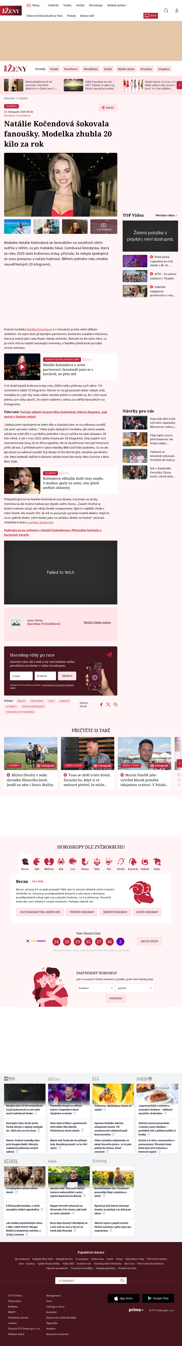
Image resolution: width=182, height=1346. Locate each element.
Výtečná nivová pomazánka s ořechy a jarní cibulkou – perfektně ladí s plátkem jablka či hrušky (157, 1129)
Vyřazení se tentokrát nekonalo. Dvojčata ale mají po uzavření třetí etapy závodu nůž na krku (163, 456)
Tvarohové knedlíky (82, 1268)
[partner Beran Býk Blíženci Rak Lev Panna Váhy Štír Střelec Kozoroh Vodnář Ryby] (134, 988)
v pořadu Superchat (40, 522)
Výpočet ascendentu (57, 1268)
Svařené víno (84, 1263)
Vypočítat (115, 998)
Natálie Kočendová (39, 329)
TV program (82, 1259)
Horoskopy (96, 5)
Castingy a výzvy (55, 1306)
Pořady (71, 15)
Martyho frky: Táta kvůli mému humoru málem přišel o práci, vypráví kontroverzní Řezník (67, 1192)
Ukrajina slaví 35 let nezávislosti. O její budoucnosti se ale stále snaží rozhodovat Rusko (24, 1109)
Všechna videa (165, 215)
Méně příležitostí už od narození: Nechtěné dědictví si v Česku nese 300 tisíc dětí (41, 86)
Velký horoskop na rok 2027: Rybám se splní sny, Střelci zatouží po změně (100, 85)
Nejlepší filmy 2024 (42, 1259)
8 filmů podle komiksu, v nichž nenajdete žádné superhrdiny (23, 1207)
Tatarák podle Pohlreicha (107, 1263)
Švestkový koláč (127, 1268)
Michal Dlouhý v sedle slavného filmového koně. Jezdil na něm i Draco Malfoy (30, 780)
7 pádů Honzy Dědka (48, 1263)
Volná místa (14, 1301)
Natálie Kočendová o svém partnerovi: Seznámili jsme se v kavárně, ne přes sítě (68, 369)
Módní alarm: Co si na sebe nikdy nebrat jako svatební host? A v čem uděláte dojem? (160, 86)
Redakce (50, 1328)
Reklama (13, 1306)
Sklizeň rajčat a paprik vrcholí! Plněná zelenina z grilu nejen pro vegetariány (112, 1227)
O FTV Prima (15, 1295)
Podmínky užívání (18, 1317)
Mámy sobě (87, 15)
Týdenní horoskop (81, 912)
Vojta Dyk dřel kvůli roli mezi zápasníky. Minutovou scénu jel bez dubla (163, 423)
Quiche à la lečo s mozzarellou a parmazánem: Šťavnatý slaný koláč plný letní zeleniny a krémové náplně (156, 1146)
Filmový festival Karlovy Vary (44, 15)
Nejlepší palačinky (106, 1268)
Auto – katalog (26, 1263)
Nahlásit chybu (16, 1334)
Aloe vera (129, 1263)
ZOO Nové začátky (157, 1259)
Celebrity (53, 5)
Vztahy (67, 5)
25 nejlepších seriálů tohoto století (22, 1190)
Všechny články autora (97, 622)
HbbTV (12, 1312)
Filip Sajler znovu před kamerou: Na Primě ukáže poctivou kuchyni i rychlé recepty (162, 439)
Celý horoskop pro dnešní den (40, 912)
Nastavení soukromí (57, 1334)
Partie (110, 1259)
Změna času (97, 1259)
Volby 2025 (68, 1263)
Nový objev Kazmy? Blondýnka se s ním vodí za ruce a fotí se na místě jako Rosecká (69, 1227)
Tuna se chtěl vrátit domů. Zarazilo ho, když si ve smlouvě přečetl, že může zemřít (87, 782)
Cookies (12, 1323)
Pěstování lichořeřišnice (150, 1263)
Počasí (119, 1259)
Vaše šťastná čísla (88, 933)
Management (53, 1295)
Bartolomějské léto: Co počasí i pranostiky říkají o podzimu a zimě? (111, 1192)
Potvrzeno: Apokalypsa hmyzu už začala (113, 1107)
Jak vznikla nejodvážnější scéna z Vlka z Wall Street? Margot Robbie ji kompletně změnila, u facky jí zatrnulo (24, 1229)
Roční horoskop (147, 912)
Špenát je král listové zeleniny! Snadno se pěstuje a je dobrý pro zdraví (112, 1209)
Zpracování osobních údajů (61, 1317)
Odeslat (67, 675)
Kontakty (51, 1312)
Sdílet (108, 108)
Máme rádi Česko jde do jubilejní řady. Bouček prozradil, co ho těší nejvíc (68, 1144)
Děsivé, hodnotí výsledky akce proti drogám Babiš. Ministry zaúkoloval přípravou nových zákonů (23, 1146)
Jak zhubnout (22, 1259)
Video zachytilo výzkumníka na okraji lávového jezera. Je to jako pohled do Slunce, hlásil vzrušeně (113, 1146)
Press (49, 1301)
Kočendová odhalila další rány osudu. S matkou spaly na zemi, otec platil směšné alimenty (73, 483)
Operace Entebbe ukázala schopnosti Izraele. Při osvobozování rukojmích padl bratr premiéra (110, 1129)
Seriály (80, 5)
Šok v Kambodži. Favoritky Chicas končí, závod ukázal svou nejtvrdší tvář (162, 472)
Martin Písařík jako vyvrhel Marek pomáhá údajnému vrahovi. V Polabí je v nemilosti (143, 782)
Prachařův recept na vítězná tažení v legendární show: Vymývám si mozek (66, 1109)
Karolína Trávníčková (17, 115)
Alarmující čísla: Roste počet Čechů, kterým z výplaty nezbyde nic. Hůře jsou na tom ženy (24, 1127)
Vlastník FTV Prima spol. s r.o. (24, 1328)
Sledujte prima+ (117, 5)
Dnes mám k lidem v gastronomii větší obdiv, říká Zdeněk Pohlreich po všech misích (68, 1127)
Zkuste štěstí (149, 941)
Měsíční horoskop (115, 912)
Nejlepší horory (64, 1259)
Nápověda (51, 1323)
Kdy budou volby (134, 1259)
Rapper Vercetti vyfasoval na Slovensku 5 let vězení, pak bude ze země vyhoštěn (68, 1209)
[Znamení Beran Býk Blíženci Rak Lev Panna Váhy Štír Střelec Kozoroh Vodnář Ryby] (45, 676)
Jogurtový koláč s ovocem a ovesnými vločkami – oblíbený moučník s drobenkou (155, 1109)
